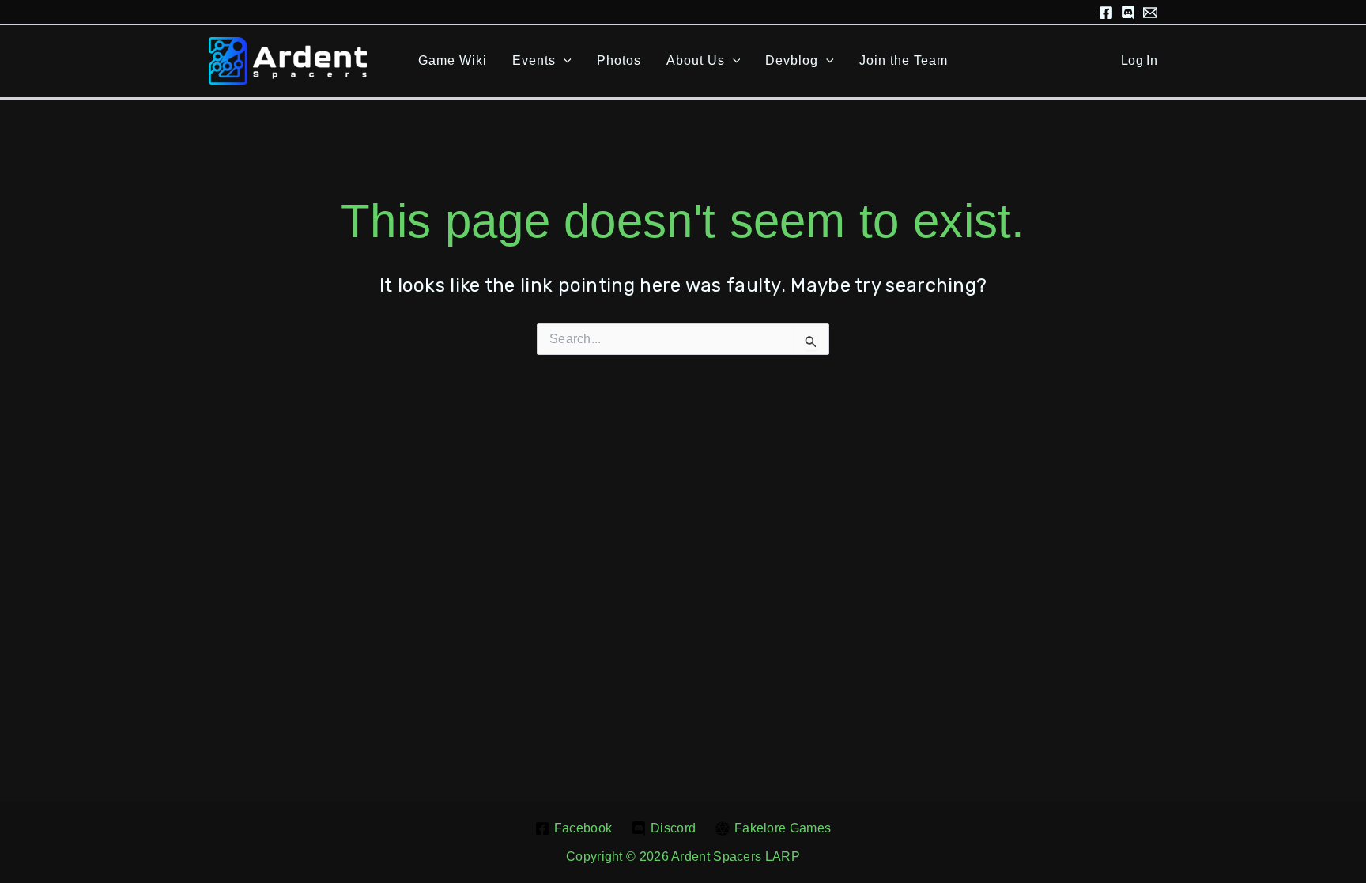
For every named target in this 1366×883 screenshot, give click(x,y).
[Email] (1150, 13)
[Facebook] (1106, 13)
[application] (564, 60)
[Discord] (1128, 13)
